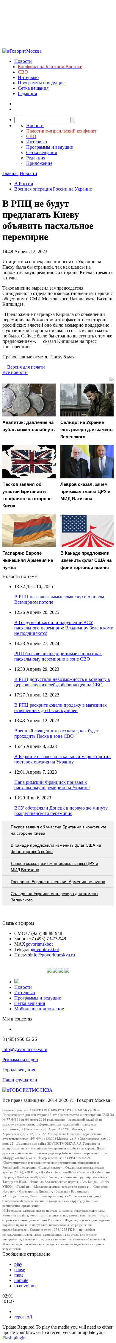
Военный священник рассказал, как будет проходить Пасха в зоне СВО (56, 733)
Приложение (39, 163)
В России (23, 183)
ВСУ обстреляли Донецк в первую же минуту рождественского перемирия (61, 810)
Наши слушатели (19, 1079)
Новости (23, 61)
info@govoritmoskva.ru (52, 954)
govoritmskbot (39, 944)
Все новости (15, 372)
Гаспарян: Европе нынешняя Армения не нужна (58, 881)
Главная (10, 173)
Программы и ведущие (41, 82)
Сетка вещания (33, 88)
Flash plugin (14, 1337)
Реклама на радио (20, 1059)
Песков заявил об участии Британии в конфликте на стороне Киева (58, 830)
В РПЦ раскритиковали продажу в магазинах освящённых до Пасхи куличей (60, 707)
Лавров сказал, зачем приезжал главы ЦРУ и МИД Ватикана (54, 866)
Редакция (27, 93)
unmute (21, 1280)
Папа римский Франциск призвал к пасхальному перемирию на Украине (52, 785)
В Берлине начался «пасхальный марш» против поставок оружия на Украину (62, 759)
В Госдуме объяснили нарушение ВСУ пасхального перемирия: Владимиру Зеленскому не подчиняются (63, 628)
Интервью (28, 77)
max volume (25, 1285)
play (18, 1264)
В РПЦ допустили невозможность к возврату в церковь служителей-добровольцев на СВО (62, 682)
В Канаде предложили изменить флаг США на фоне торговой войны (56, 848)
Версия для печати (26, 366)
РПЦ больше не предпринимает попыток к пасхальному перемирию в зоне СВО (58, 656)
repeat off (23, 1316)
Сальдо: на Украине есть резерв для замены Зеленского (54, 896)
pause (19, 1269)
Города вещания (18, 1069)
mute (18, 1274)
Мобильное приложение (39, 1008)
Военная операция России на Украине (53, 188)
